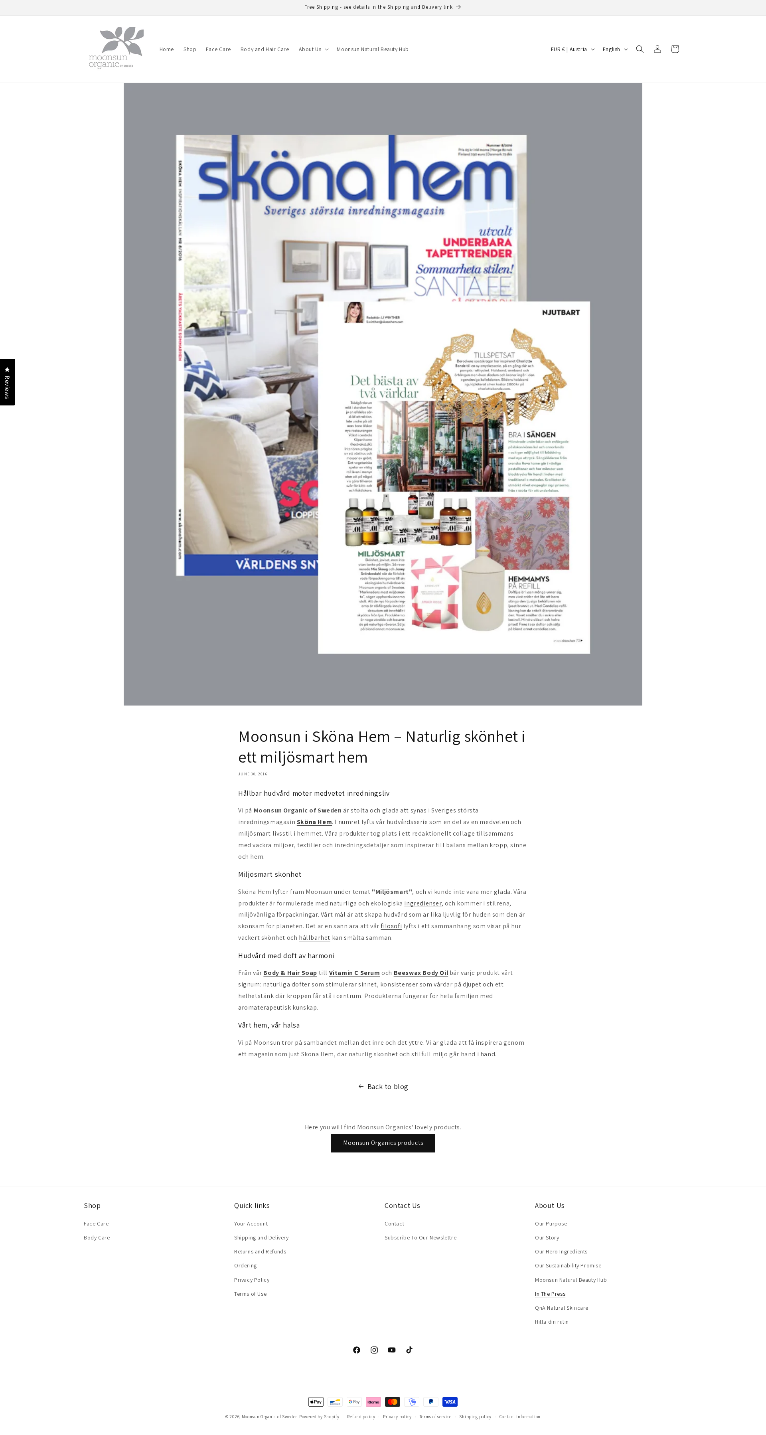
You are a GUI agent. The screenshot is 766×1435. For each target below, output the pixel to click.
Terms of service (436, 1416)
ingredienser (422, 903)
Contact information (520, 1416)
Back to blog (388, 1086)
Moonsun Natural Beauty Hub (571, 1279)
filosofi (391, 926)
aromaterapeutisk (264, 1007)
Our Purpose (551, 1223)
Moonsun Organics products (383, 1142)
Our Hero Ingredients (561, 1251)
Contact (394, 1223)
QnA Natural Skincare (561, 1307)
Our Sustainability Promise (568, 1265)
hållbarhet (314, 937)
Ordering (245, 1265)
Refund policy (361, 1416)
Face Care (96, 1223)
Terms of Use (250, 1293)
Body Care (97, 1237)
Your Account (251, 1223)
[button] (313, 49)
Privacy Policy (251, 1279)
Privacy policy (397, 1416)
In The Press (550, 1293)
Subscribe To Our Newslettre (420, 1237)
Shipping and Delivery (261, 1237)
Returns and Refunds (260, 1251)
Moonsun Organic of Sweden (270, 1416)
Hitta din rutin (552, 1321)
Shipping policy (475, 1416)
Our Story (547, 1237)
